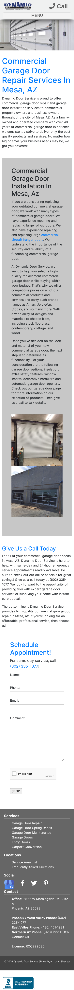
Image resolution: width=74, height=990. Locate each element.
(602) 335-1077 (24, 666)
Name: (16, 675)
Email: (15, 700)
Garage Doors (22, 837)
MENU (46, 15)
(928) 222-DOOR (56, 932)
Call (61, 6)
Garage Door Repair (27, 823)
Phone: (16, 688)
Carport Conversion (27, 847)
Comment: (18, 718)
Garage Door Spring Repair (32, 828)
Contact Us (20, 937)
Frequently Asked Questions (33, 867)
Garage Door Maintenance (31, 833)
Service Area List (24, 862)
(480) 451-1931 (52, 927)
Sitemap (65, 961)
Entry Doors (21, 842)
